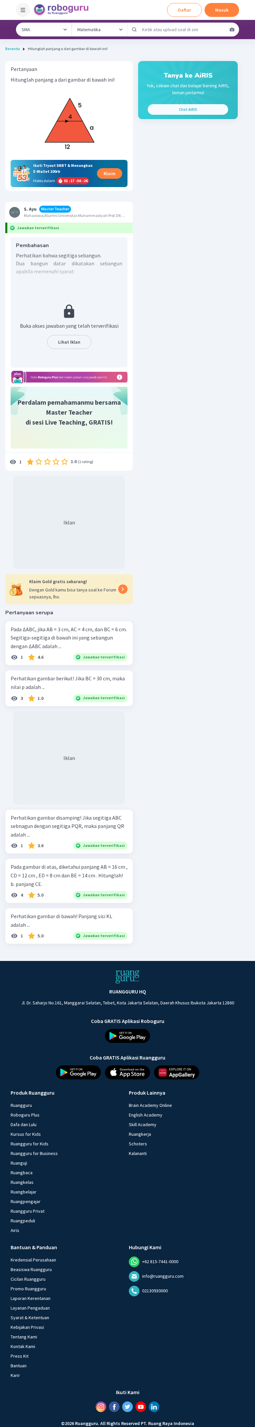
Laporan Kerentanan (30, 1298)
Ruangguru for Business (34, 1153)
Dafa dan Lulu (24, 1124)
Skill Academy (142, 1124)
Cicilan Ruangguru (28, 1279)
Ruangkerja (140, 1134)
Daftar (184, 10)
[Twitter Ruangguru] (127, 1406)
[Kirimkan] (134, 29)
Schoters (138, 1144)
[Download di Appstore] (127, 1072)
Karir (15, 1375)
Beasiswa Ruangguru (31, 1269)
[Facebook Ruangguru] (114, 1406)
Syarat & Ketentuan (30, 1318)
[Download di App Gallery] (176, 1072)
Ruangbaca (22, 1173)
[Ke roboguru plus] (69, 377)
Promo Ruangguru (28, 1289)
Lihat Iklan (69, 342)
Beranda (12, 48)
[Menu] (23, 10)
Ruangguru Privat (27, 1211)
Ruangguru (21, 1105)
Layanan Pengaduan (30, 1308)
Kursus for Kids (26, 1134)
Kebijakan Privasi (27, 1327)
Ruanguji (19, 1163)
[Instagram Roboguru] (101, 1406)
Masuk (221, 10)
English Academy (145, 1115)
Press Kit (20, 1356)
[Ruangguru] (127, 977)
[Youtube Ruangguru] (140, 1406)
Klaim (110, 173)
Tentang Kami (24, 1337)
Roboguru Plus (25, 1115)
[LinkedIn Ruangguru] (154, 1406)
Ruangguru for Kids (29, 1144)
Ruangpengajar (26, 1201)
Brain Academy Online (150, 1105)
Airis (15, 1230)
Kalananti (138, 1153)
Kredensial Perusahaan (33, 1260)
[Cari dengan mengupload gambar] (232, 29)
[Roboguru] (63, 10)
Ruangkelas (22, 1182)
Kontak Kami (23, 1346)
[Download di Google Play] (127, 1036)
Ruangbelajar (24, 1192)
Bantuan (19, 1366)
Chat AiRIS (188, 109)
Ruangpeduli (23, 1221)
